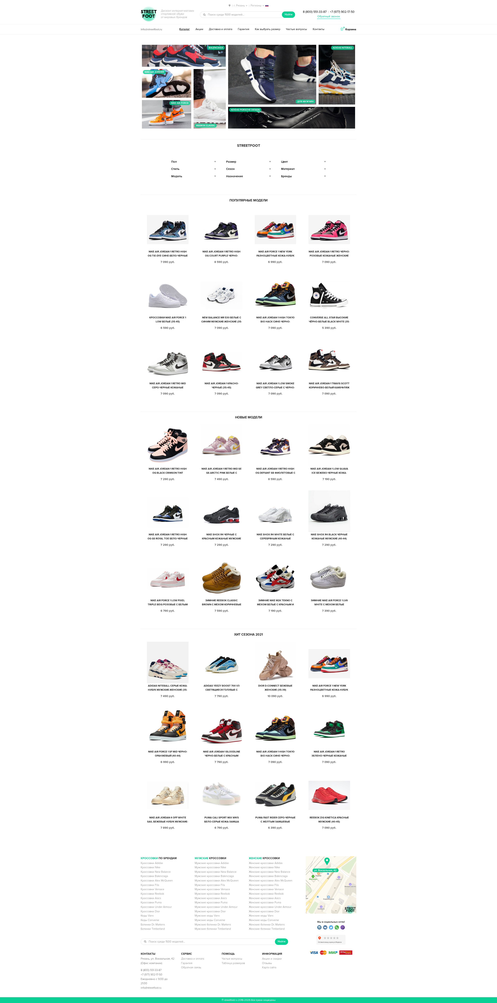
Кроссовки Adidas (152, 863)
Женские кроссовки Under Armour (270, 907)
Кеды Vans (147, 915)
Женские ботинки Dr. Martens (267, 924)
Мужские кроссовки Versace (212, 889)
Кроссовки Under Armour (156, 907)
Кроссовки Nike (150, 867)
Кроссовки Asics (151, 898)
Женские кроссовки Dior (264, 911)
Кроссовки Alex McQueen (157, 880)
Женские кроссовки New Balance (269, 871)
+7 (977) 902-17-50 (342, 12)
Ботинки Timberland (153, 928)
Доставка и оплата (220, 29)
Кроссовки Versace (152, 889)
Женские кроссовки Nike (264, 867)
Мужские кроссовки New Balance (215, 871)
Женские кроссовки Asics (265, 898)
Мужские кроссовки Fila (210, 885)
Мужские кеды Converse (210, 920)
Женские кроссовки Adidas (265, 863)
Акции (199, 29)
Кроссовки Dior (150, 911)
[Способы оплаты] (331, 953)
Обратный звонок (328, 16)
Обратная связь (191, 967)
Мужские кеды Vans (207, 915)
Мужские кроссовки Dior (210, 911)
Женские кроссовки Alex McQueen (270, 880)
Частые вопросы (296, 29)
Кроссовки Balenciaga (154, 876)
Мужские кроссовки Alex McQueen (217, 880)
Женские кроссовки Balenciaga (268, 876)
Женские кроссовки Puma (265, 902)
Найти (288, 14)
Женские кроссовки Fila (264, 885)
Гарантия (243, 29)
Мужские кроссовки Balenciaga (214, 876)
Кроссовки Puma (151, 902)
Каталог (184, 29)
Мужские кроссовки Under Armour (216, 907)
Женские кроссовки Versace (266, 889)
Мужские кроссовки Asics (211, 898)
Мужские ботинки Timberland (213, 928)
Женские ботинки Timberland (267, 928)
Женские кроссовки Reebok (266, 893)
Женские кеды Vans (261, 915)
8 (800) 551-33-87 (315, 12)
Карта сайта (269, 967)
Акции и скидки (272, 958)
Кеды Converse (150, 920)
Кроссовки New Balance (156, 871)
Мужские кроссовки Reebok (212, 893)
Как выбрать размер (267, 29)
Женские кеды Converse (264, 920)
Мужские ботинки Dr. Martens (213, 924)
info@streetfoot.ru (151, 29)
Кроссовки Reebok (152, 893)
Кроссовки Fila (150, 885)
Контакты (318, 29)
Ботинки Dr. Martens (153, 924)
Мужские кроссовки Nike (210, 867)
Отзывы (267, 963)
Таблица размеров (233, 963)
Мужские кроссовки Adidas (212, 863)
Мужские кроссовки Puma (211, 902)
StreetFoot (149, 14)
